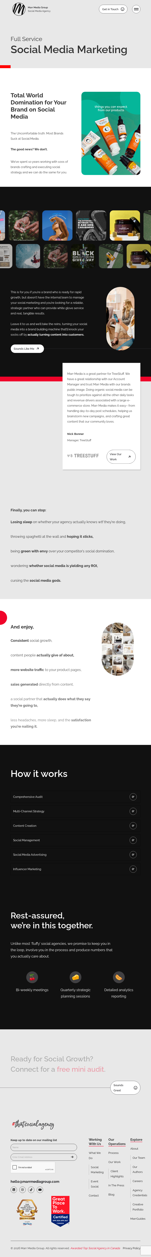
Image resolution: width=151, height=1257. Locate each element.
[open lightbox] (24, 225)
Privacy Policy (131, 1248)
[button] (76, 797)
